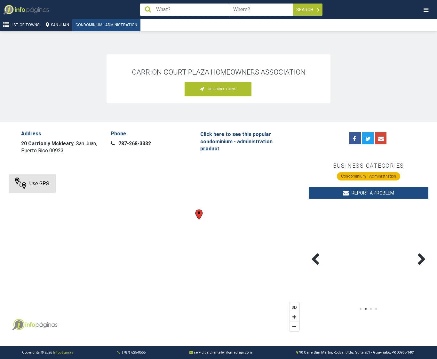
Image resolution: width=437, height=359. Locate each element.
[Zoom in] (294, 317)
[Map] (155, 254)
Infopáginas (63, 352)
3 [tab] (371, 309)
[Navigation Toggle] (426, 10)
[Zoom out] (294, 326)
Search (305, 9)
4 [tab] (376, 309)
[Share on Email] (380, 138)
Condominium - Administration (106, 25)
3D (294, 307)
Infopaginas (18, 324)
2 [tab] (366, 309)
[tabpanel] (339, 252)
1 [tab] (360, 309)
